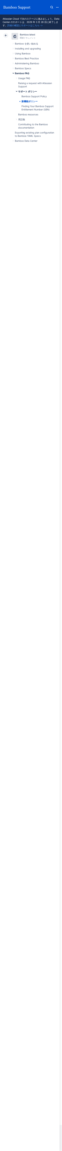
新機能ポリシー (29, 101)
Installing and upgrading (28, 48)
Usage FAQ (24, 78)
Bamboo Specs (23, 68)
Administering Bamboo (27, 63)
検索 (51, 7)
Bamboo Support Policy (34, 96)
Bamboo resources (28, 114)
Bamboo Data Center (26, 140)
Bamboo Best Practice (27, 58)
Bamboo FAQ (22, 73)
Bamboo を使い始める (26, 43)
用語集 (21, 119)
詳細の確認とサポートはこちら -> (25, 25)
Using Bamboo (22, 53)
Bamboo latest (27, 34)
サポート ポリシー (27, 91)
